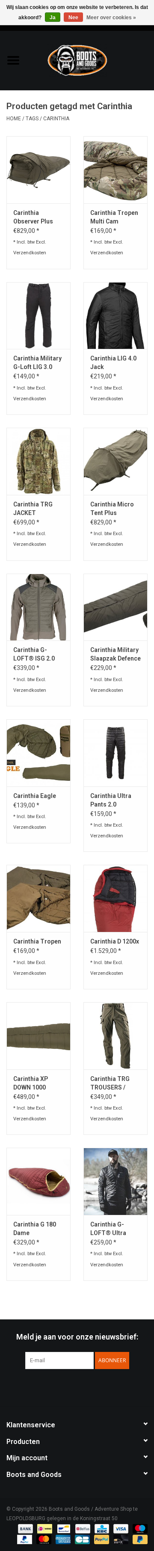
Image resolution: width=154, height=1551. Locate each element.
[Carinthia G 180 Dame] (38, 1181)
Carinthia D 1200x (114, 941)
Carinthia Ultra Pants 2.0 (110, 800)
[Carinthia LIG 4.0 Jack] (115, 315)
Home (13, 119)
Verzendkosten (29, 253)
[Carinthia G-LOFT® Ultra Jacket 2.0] (115, 1181)
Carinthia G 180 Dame (34, 1228)
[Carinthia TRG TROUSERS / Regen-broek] (115, 1035)
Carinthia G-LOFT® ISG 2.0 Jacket (34, 654)
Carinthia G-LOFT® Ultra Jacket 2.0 (108, 1229)
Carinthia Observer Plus (33, 217)
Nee (73, 18)
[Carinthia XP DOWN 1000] (38, 1035)
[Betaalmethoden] (24, 1528)
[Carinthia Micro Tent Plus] (115, 461)
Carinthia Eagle (34, 795)
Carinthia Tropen (37, 941)
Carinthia (56, 119)
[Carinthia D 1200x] (115, 898)
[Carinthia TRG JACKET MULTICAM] (38, 461)
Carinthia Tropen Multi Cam (114, 217)
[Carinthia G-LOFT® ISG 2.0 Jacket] (38, 607)
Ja (53, 18)
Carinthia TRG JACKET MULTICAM (33, 509)
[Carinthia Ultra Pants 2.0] (115, 752)
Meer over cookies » (111, 18)
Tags (32, 119)
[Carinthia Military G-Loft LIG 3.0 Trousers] (38, 315)
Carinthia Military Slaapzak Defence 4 (115, 654)
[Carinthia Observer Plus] (38, 169)
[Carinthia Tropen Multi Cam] (115, 169)
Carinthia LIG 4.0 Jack (113, 362)
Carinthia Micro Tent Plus (112, 508)
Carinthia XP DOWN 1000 (30, 1083)
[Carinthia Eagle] (38, 752)
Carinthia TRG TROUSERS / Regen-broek (110, 1083)
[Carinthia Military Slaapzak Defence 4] (115, 607)
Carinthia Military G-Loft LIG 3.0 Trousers (37, 363)
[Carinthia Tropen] (38, 898)
